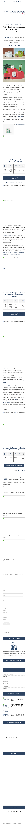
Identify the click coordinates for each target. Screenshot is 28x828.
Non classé (5, 676)
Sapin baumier (13, 111)
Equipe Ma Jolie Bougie (15, 477)
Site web (4, 600)
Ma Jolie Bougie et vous (8, 674)
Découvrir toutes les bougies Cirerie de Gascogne (14, 314)
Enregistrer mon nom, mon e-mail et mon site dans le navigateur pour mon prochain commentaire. (6, 615)
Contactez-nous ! (14, 664)
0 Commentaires (6, 470)
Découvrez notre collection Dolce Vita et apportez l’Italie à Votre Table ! (18, 716)
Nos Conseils (5, 679)
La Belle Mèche (6, 84)
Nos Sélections (18, 24)
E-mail (4, 595)
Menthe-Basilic (16, 118)
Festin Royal (19, 406)
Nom (4, 590)
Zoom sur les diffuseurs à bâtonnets (11, 535)
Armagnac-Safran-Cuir (15, 254)
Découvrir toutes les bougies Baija (14, 465)
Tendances (5, 688)
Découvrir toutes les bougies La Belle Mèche (14, 178)
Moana (15, 399)
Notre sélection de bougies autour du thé (12, 513)
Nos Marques (9, 24)
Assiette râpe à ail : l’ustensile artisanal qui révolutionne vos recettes (17, 699)
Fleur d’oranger (10, 112)
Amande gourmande (21, 111)
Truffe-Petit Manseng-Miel (8, 252)
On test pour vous (6, 686)
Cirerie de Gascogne (11, 224)
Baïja (4, 368)
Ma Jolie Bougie (7, 37)
